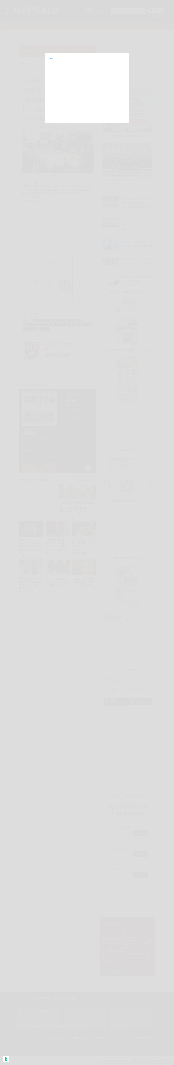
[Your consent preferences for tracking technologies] (6, 1059)
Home (49, 58)
